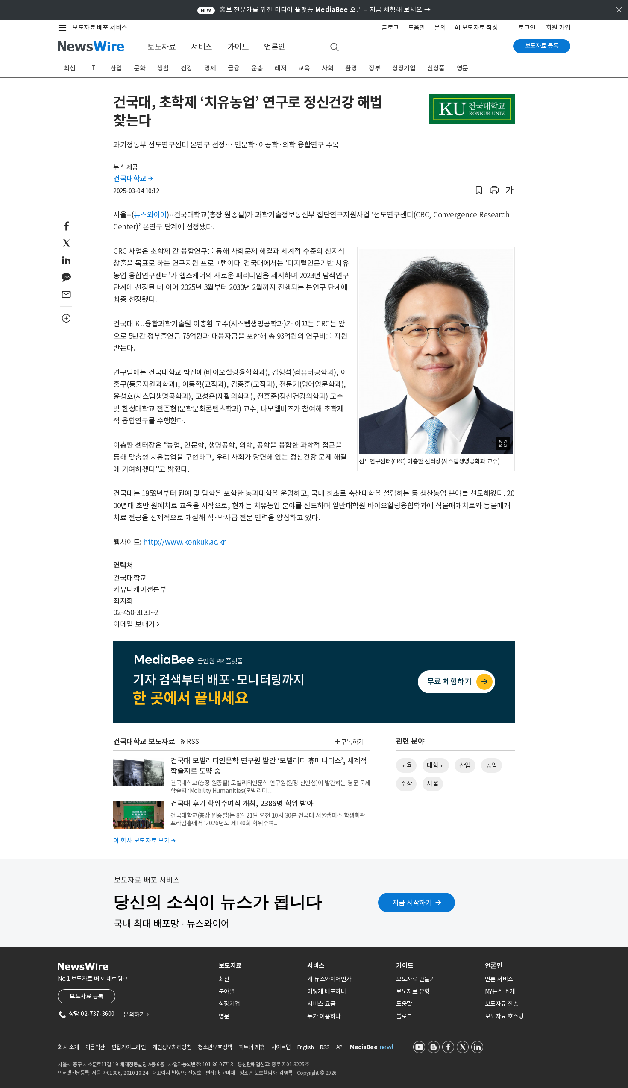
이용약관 (95, 1047)
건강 (186, 68)
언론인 (274, 47)
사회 (327, 68)
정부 (374, 68)
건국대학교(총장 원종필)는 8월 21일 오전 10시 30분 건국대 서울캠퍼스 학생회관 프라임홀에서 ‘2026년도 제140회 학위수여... (267, 819)
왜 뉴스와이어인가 (329, 979)
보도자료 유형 (413, 991)
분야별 (227, 991)
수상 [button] (406, 784)
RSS (193, 741)
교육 (304, 68)
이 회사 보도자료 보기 (144, 840)
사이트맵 (281, 1047)
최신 (69, 68)
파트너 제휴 (252, 1047)
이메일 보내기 (136, 624)
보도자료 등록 (542, 46)
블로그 (390, 27)
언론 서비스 (499, 979)
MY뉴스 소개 (500, 991)
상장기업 (403, 68)
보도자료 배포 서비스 (99, 27)
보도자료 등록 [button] (86, 996)
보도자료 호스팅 (504, 1016)
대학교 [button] (435, 765)
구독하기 (352, 742)
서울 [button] (432, 784)
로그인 (527, 27)
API (340, 1047)
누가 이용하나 (324, 1016)
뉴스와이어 (150, 215)
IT (93, 68)
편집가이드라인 (129, 1047)
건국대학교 (133, 178)
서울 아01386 (106, 1073)
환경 (351, 68)
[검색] (334, 47)
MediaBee (363, 1047)
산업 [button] (465, 765)
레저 (280, 68)
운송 (257, 68)
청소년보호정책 (215, 1047)
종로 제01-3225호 (290, 1064)
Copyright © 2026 (317, 1073)
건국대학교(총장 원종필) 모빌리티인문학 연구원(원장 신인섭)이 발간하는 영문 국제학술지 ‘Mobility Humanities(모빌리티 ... (270, 787)
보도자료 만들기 (415, 979)
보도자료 (161, 47)
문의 (440, 27)
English (305, 1047)
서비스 (201, 47)
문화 (139, 68)
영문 (462, 68)
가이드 (238, 47)
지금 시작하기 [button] (412, 902)
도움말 (417, 27)
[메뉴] (64, 28)
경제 (210, 68)
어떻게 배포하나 (326, 991)
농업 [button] (491, 765)
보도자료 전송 (502, 1004)
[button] (479, 190)
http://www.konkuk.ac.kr (184, 542)
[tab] (259, 965)
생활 (163, 68)
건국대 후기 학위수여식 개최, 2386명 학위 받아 (241, 803)
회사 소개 (68, 1047)
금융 (233, 68)
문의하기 (135, 1014)
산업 (116, 68)
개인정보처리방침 (171, 1047)
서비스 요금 (321, 1004)
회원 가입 (558, 27)
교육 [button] (406, 765)
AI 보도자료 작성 (476, 27)
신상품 (436, 68)
